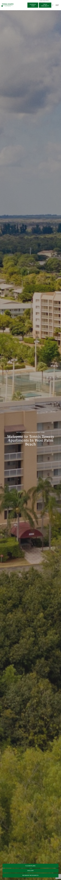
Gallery (30, 870)
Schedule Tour (33, 5)
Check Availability (45, 5)
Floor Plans (30, 866)
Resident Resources (30, 875)
